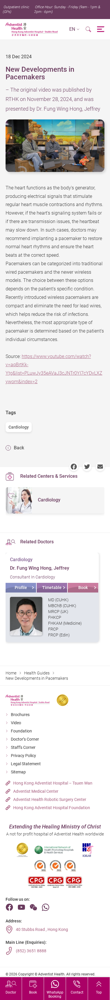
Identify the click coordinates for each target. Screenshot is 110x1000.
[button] (74, 29)
